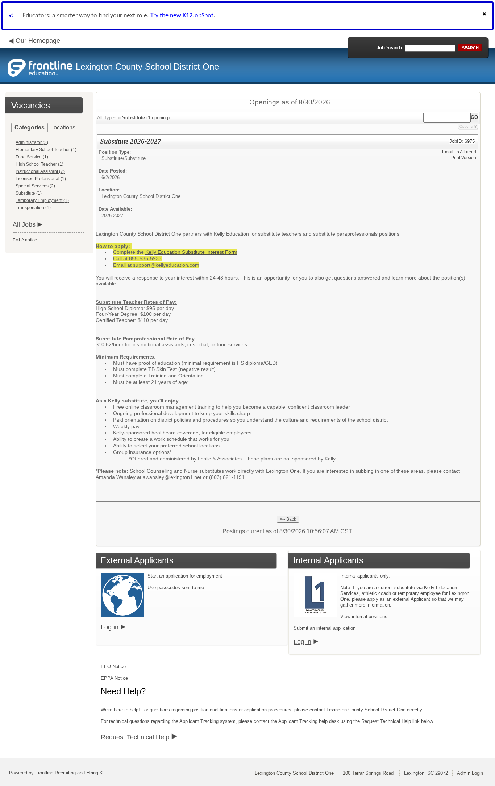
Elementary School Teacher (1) (46, 149)
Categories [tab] (29, 127)
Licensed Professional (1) (41, 178)
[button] (485, 16)
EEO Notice (113, 666)
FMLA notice (25, 240)
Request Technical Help (135, 737)
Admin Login (470, 773)
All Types (107, 117)
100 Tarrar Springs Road (369, 773)
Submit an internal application (324, 628)
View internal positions (363, 616)
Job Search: (390, 47)
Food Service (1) (32, 157)
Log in (109, 627)
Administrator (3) (32, 142)
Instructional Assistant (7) (40, 171)
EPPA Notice (114, 678)
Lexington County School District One (294, 773)
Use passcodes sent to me (175, 587)
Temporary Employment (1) (42, 200)
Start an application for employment (184, 576)
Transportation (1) (33, 207)
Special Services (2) (35, 186)
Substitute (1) (29, 193)
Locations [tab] (62, 127)
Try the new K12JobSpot (181, 15)
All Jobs (24, 224)
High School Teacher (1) (39, 164)
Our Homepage (38, 40)
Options (466, 126)
